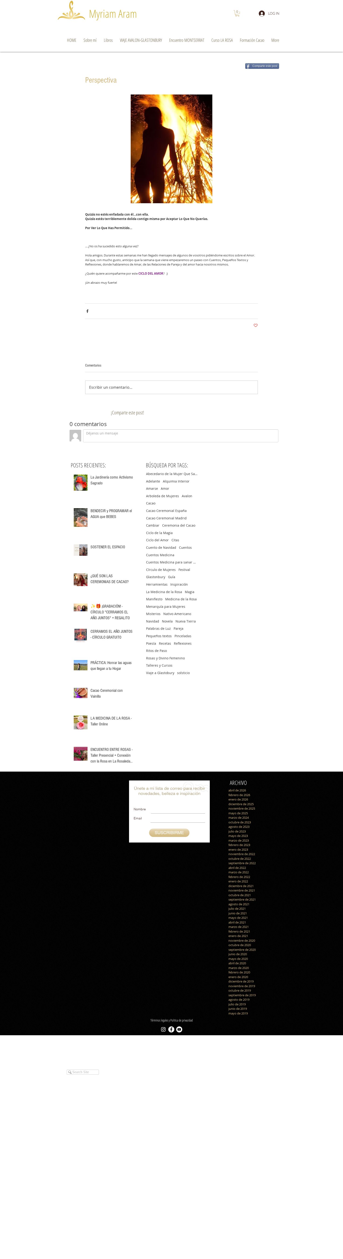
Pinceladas (183, 636)
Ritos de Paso (156, 650)
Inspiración (179, 584)
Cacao (150, 503)
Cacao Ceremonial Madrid (166, 518)
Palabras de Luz (158, 628)
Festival (184, 569)
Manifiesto (154, 599)
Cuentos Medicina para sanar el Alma (171, 562)
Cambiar (152, 525)
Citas (175, 540)
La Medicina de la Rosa (164, 592)
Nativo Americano (177, 614)
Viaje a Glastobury (160, 673)
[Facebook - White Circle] (171, 1029)
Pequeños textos (159, 636)
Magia (189, 592)
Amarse (152, 488)
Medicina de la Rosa (181, 599)
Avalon (187, 496)
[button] (237, 13)
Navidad (152, 621)
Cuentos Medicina (160, 555)
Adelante (153, 481)
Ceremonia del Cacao (178, 525)
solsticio (183, 673)
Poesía (151, 643)
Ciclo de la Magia (159, 533)
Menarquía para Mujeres (165, 606)
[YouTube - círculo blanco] (179, 1029)
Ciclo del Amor (157, 540)
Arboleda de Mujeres (162, 496)
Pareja (178, 628)
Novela (167, 621)
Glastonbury (155, 577)
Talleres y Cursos (159, 665)
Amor (165, 488)
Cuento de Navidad (161, 547)
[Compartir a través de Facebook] (87, 311)
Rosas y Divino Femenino (165, 658)
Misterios (153, 614)
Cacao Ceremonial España (166, 510)
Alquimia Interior (176, 481)
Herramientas (157, 584)
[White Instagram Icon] (163, 1029)
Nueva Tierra (185, 621)
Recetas (165, 643)
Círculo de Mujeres (161, 569)
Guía (171, 577)
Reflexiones (183, 643)
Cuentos (185, 547)
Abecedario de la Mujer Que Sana (171, 474)
